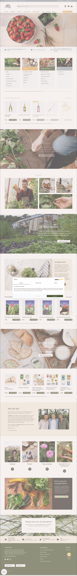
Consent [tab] (21, 282)
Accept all (55, 296)
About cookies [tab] (38, 282)
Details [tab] (55, 282)
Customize (38, 296)
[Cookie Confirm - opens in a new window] (59, 279)
